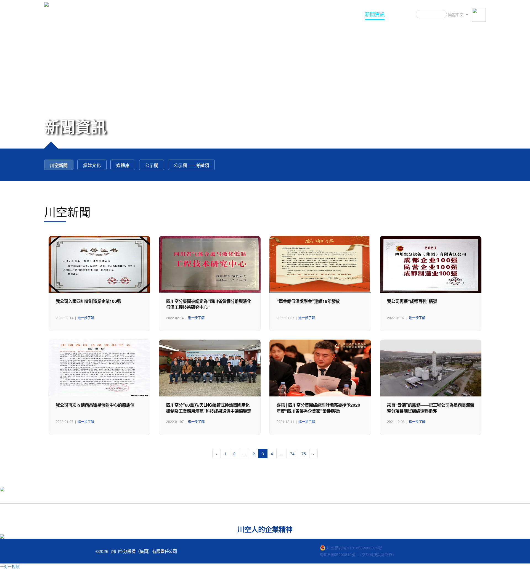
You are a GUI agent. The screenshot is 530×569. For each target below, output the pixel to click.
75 (303, 453)
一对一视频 (9, 566)
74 (292, 453)
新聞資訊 (375, 14)
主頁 (267, 14)
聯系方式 (403, 14)
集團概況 (347, 14)
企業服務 (318, 14)
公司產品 (290, 14)
